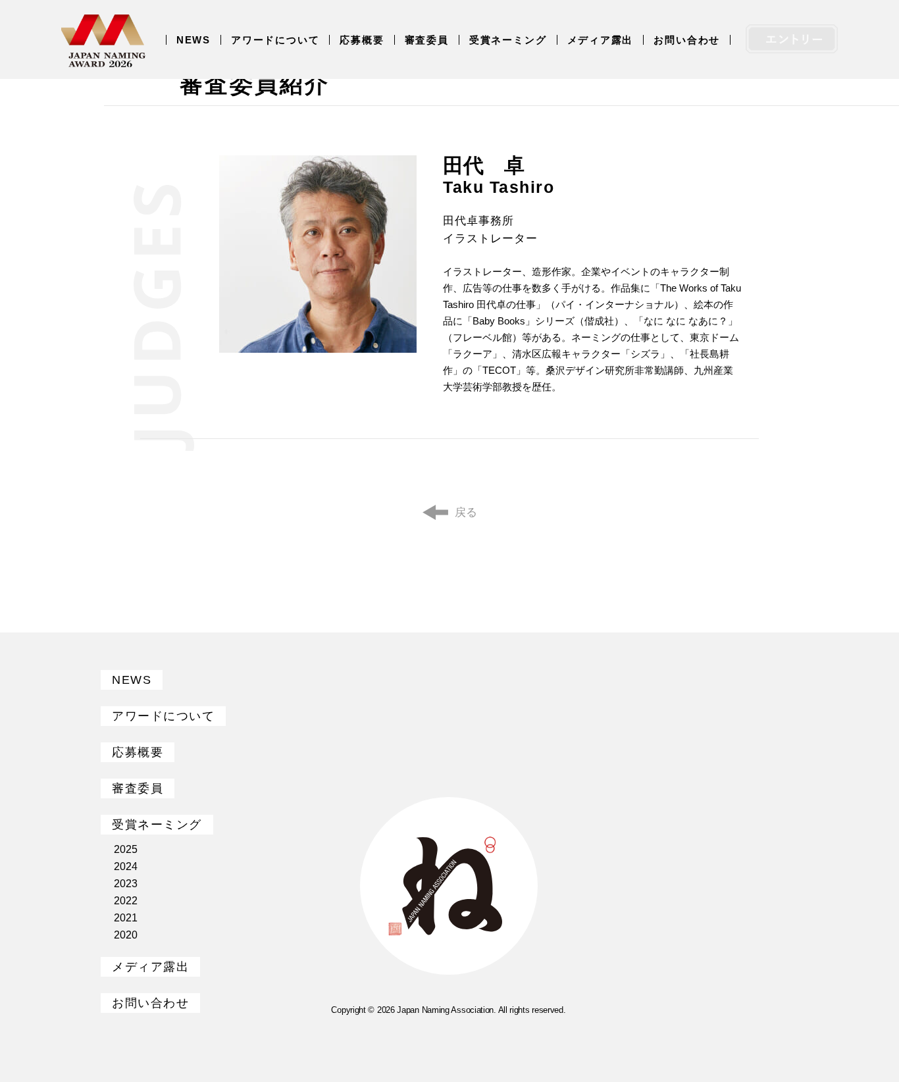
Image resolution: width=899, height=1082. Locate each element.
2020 (126, 934)
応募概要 (362, 39)
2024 (126, 866)
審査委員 (427, 39)
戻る (466, 512)
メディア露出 (600, 39)
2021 (126, 917)
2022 (126, 900)
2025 (126, 849)
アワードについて (275, 39)
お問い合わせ (687, 39)
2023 (126, 883)
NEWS (193, 39)
